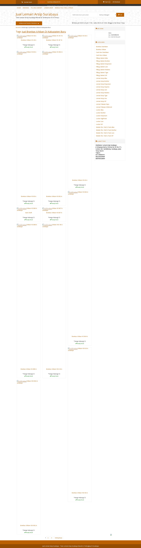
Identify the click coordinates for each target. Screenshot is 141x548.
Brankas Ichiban (101, 49)
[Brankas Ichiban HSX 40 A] (54, 295)
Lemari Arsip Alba (101, 78)
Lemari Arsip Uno (101, 98)
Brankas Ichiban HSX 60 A (80, 493)
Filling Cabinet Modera (103, 70)
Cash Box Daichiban (102, 52)
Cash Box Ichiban (101, 55)
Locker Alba (99, 110)
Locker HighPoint (101, 118)
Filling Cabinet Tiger (102, 72)
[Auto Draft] (28, 209)
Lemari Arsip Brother (102, 81)
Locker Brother (101, 113)
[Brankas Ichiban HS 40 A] (28, 37)
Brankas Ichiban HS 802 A (54, 196)
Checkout (117, 2)
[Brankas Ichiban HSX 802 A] (28, 452)
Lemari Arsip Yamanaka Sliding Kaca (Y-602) (59, 14)
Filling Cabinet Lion (102, 67)
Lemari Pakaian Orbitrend (104, 107)
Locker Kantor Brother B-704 (55, 26)
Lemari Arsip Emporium (103, 84)
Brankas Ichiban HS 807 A (54, 213)
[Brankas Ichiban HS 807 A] (54, 209)
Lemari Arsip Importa (102, 87)
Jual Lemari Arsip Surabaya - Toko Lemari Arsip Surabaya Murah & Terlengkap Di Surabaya (70, 546)
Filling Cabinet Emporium (103, 64)
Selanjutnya (58, 538)
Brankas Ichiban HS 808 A (29, 369)
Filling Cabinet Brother (103, 61)
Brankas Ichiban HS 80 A (54, 18)
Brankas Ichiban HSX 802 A (28, 525)
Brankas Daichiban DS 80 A (54, 10)
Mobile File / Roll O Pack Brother (106, 130)
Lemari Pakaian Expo (102, 104)
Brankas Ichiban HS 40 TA (54, 30)
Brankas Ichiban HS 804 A (80, 336)
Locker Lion (99, 121)
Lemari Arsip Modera (102, 93)
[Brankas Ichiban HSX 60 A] (80, 419)
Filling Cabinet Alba (102, 58)
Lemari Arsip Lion (101, 90)
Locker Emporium (101, 116)
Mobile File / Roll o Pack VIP (104, 136)
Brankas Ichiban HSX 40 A (54, 369)
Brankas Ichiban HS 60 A (79, 180)
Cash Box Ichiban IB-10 (53, 2)
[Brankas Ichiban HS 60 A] (80, 107)
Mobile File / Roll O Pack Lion (105, 133)
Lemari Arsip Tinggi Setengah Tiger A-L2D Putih (60, 22)
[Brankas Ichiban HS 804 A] (80, 263)
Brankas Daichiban (102, 46)
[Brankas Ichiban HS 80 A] (28, 123)
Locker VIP (99, 124)
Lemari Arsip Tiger (101, 95)
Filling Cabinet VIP (101, 75)
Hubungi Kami (29, 47)
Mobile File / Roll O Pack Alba (105, 127)
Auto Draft (28, 213)
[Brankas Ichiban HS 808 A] (28, 295)
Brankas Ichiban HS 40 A (28, 40)
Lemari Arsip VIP (101, 101)
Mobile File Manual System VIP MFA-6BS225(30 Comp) (62, 6)
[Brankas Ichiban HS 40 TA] (54, 37)
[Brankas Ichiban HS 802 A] (54, 123)
